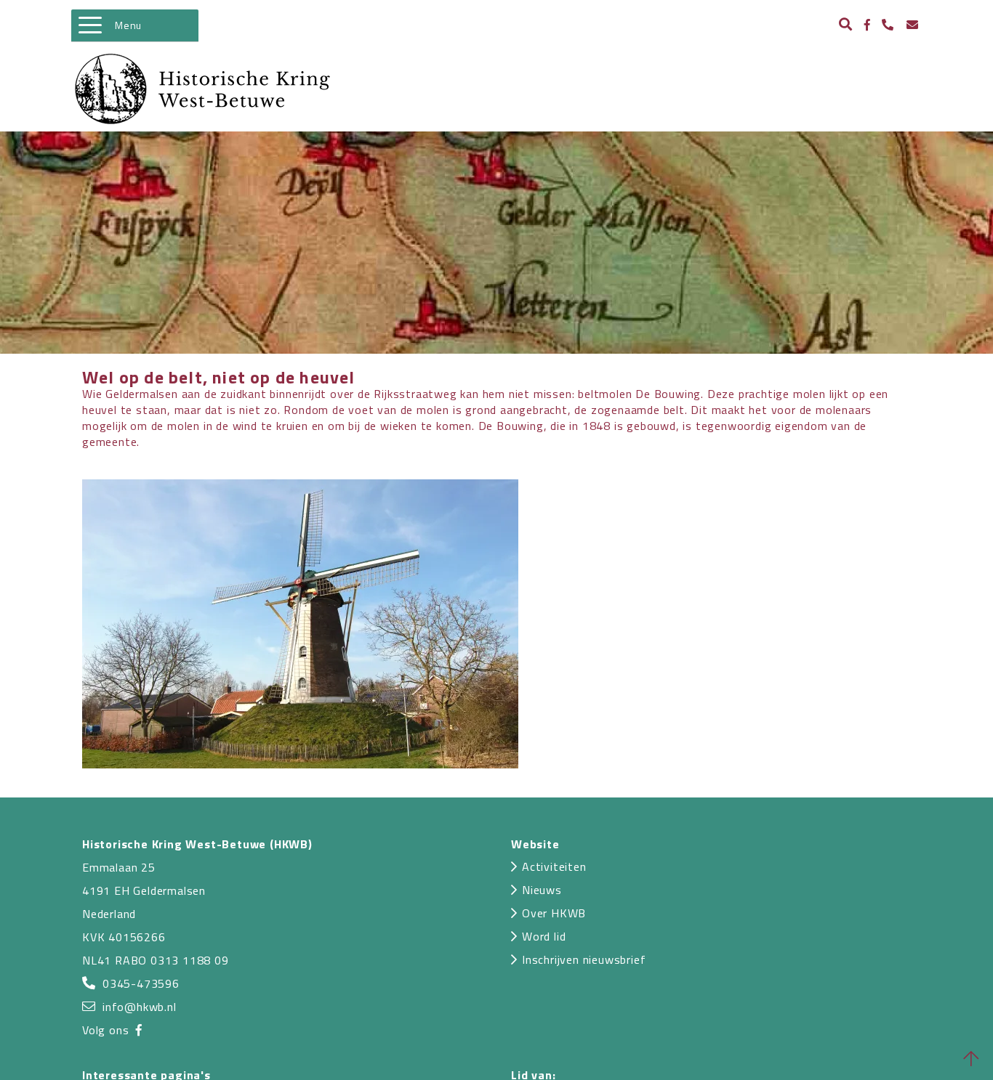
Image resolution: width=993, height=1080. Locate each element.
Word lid (544, 936)
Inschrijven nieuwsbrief (584, 959)
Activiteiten (554, 866)
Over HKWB (554, 913)
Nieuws (542, 889)
